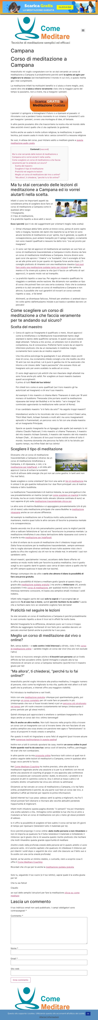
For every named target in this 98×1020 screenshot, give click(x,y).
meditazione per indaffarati (24, 467)
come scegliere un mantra (65, 495)
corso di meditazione (37, 587)
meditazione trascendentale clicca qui (53, 501)
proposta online (43, 755)
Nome (14, 948)
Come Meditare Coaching (27, 766)
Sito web (15, 969)
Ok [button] (88, 1014)
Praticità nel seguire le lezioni (28, 171)
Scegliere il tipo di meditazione (29, 168)
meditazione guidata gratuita (35, 584)
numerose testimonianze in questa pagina (36, 739)
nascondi (44, 149)
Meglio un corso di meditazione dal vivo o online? (37, 174)
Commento (17, 916)
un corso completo (30, 700)
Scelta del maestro (23, 166)
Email (14, 958)
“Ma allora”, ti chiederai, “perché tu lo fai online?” (37, 177)
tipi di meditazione (74, 481)
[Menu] (83, 30)
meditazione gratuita (35, 697)
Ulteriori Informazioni (49, 1017)
